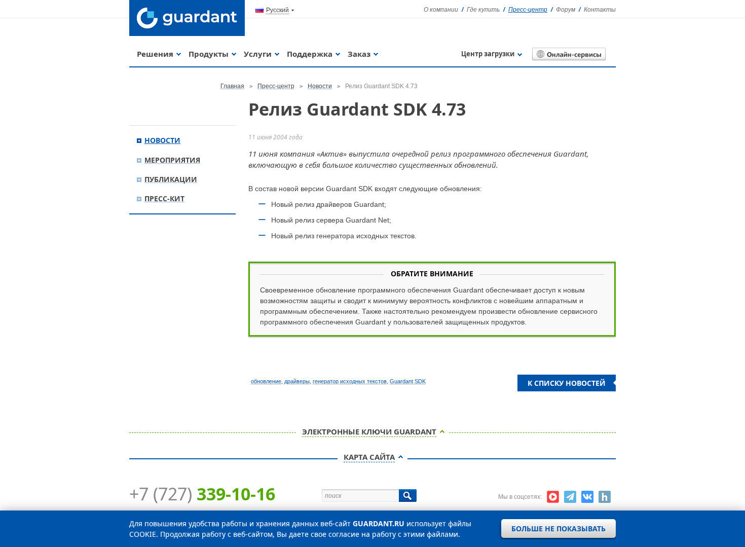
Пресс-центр (527, 9)
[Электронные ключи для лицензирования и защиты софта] (187, 18)
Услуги (258, 54)
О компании (441, 9)
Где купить (483, 9)
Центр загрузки (487, 53)
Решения (155, 54)
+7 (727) (202, 493)
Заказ (359, 54)
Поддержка (309, 54)
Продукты (209, 54)
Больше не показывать (558, 528)
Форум (565, 9)
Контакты (600, 9)
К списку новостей (567, 383)
